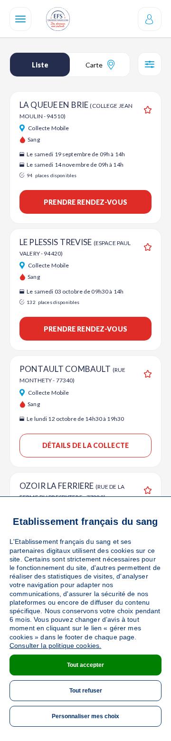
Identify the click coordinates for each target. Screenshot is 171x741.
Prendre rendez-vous (85, 202)
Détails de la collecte (85, 445)
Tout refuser (85, 690)
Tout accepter (85, 665)
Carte (94, 65)
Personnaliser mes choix (85, 716)
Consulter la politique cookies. (55, 645)
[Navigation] (20, 19)
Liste (40, 65)
